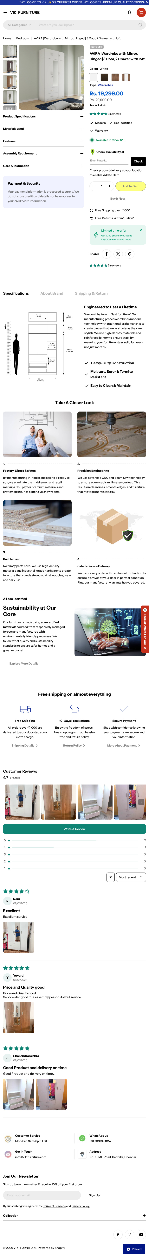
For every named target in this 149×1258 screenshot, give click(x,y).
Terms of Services (54, 1206)
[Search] (140, 25)
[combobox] (74, 25)
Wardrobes (105, 85)
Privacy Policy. (81, 1206)
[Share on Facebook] (106, 254)
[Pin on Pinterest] (129, 254)
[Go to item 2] (58, 802)
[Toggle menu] (5, 12)
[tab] (16, 294)
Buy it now (117, 198)
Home (7, 38)
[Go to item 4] (131, 802)
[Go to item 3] (95, 802)
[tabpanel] (74, 346)
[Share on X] (118, 254)
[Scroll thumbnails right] (141, 802)
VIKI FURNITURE (25, 12)
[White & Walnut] (126, 77)
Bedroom (22, 38)
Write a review (75, 829)
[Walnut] (115, 77)
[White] (93, 77)
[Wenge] (104, 77)
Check (138, 161)
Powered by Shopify (51, 1248)
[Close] (141, 230)
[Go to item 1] (22, 802)
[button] (99, 114)
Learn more (125, 239)
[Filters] (111, 877)
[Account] (129, 12)
